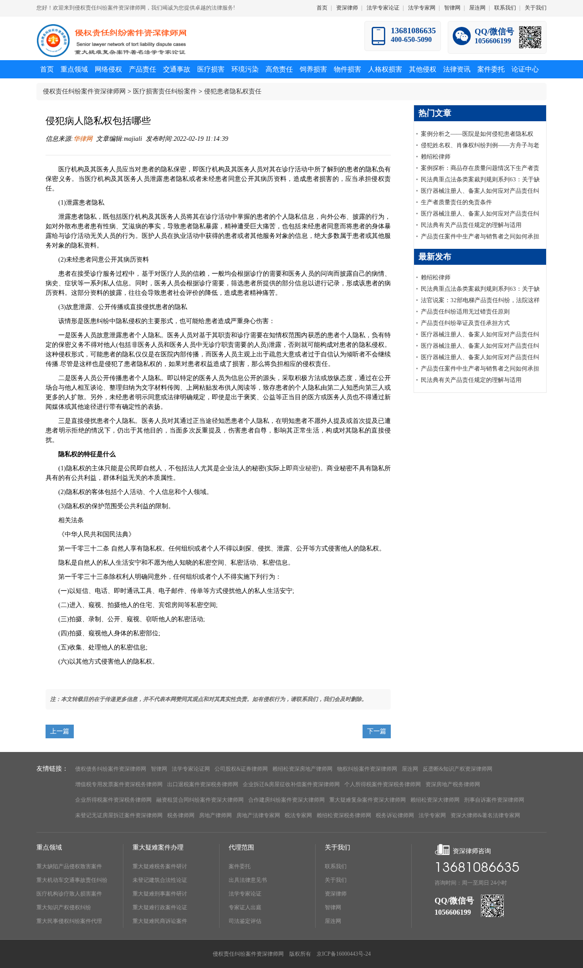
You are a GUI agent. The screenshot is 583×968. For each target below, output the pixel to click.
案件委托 (240, 866)
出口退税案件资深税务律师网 (202, 784)
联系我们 (505, 8)
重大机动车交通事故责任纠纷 (71, 880)
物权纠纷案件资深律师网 (367, 769)
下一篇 (376, 731)
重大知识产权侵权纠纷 (63, 907)
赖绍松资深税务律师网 (344, 815)
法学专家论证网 (191, 769)
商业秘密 (305, 468)
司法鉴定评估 (245, 921)
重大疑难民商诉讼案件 (160, 921)
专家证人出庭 (245, 907)
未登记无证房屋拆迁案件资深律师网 (119, 815)
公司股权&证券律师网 (241, 769)
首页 (322, 8)
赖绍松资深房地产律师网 (302, 769)
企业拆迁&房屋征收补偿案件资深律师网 (291, 784)
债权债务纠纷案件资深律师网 (110, 769)
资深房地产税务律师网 (452, 784)
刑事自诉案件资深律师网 (494, 800)
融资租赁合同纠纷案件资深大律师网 (200, 800)
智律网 (452, 8)
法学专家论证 (383, 8)
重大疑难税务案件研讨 (160, 866)
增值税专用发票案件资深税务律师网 (119, 784)
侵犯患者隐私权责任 (232, 91)
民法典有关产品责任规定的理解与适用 (471, 224)
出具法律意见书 (248, 880)
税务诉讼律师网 (395, 815)
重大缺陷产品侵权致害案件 (69, 866)
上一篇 (59, 731)
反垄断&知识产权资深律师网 (457, 769)
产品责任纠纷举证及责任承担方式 (465, 322)
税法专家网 (298, 815)
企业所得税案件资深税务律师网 (113, 800)
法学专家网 (421, 8)
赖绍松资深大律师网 (435, 800)
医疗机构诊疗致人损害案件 (69, 894)
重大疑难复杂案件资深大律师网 (367, 800)
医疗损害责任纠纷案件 (165, 91)
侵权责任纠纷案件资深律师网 (84, 91)
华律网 (82, 138)
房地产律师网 (215, 815)
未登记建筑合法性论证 (160, 880)
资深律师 (347, 8)
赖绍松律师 (435, 156)
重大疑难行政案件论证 (160, 907)
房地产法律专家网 (258, 815)
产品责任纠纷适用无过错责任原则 (465, 311)
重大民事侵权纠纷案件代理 (69, 921)
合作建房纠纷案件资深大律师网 (286, 800)
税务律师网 (180, 815)
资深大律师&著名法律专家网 (485, 815)
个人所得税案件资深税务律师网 (382, 784)
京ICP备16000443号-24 (344, 954)
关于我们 (536, 8)
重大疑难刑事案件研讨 (160, 894)
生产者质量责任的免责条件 (456, 202)
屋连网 (477, 8)
